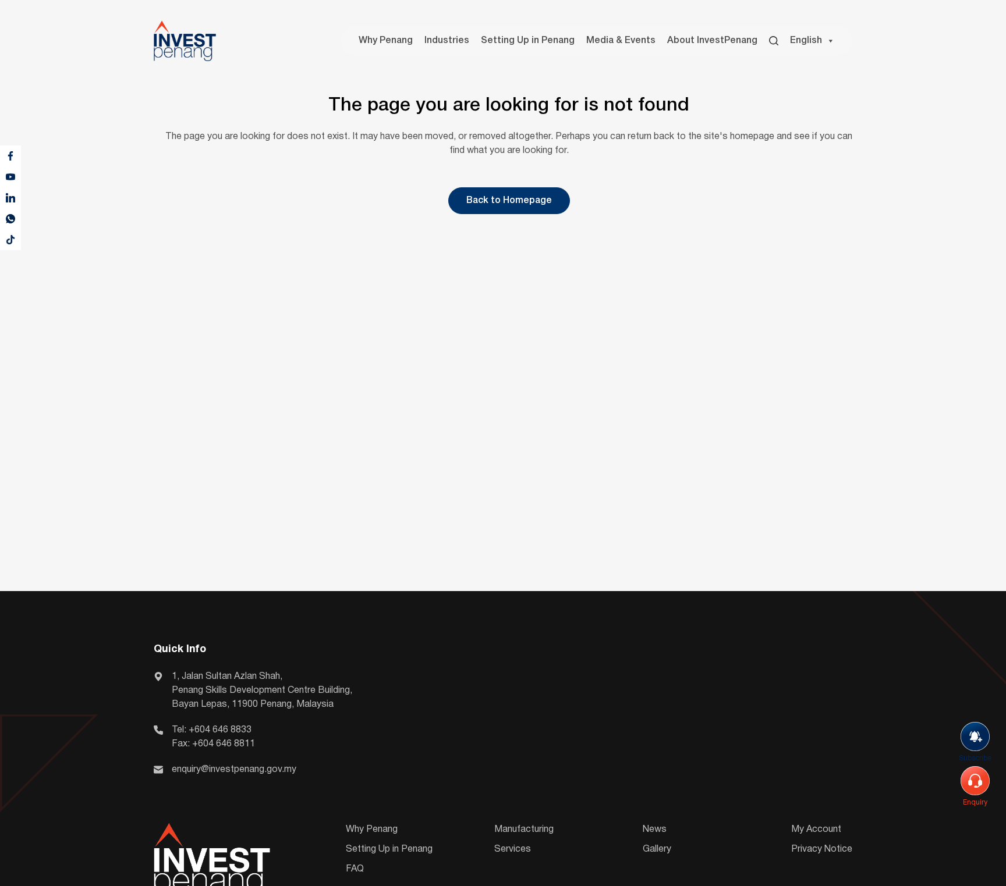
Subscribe (975, 758)
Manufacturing (524, 829)
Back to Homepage (509, 201)
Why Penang (386, 41)
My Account (816, 829)
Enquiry (975, 802)
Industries (446, 41)
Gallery (657, 849)
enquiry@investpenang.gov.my (234, 770)
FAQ (355, 869)
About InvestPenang (712, 41)
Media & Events (621, 41)
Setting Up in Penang (528, 41)
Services (512, 849)
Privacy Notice (821, 849)
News (655, 829)
